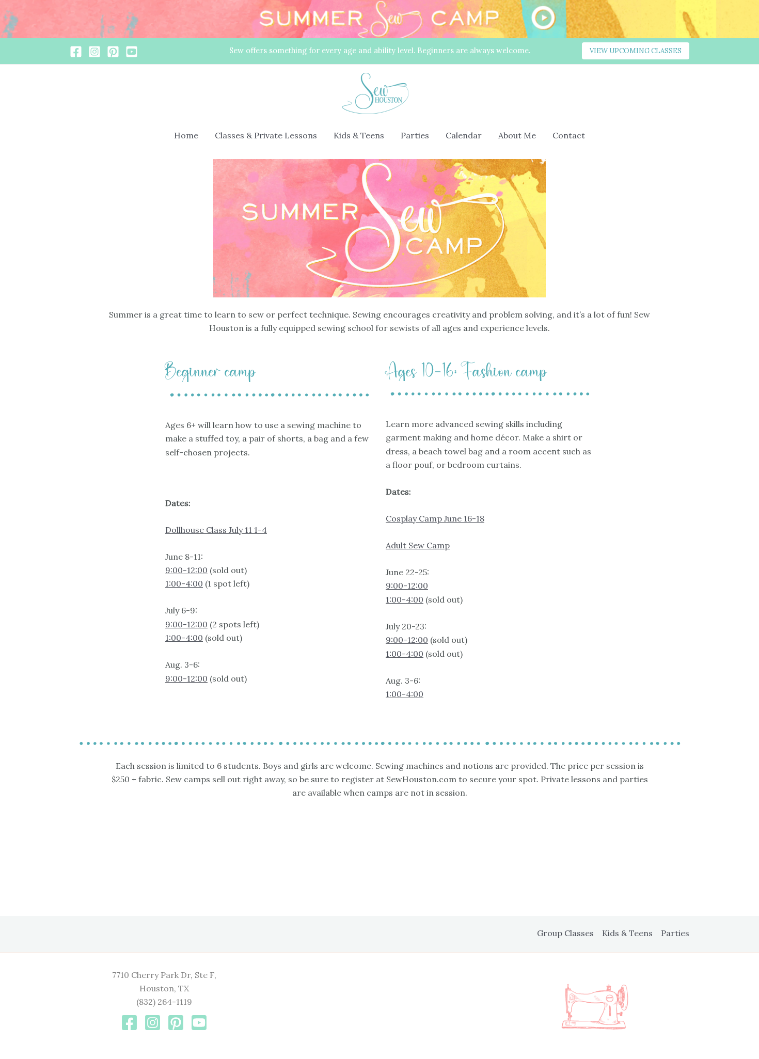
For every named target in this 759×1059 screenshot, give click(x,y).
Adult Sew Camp (418, 545)
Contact (568, 135)
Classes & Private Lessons (266, 135)
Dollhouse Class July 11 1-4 (216, 530)
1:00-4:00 (184, 583)
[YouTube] (131, 51)
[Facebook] (76, 51)
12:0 (415, 640)
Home (186, 135)
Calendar (464, 135)
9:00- (396, 640)
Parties (415, 135)
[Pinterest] (113, 51)
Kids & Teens (359, 135)
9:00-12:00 (186, 570)
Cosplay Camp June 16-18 (435, 518)
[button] (635, 50)
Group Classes (565, 933)
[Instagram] (94, 51)
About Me (517, 135)
